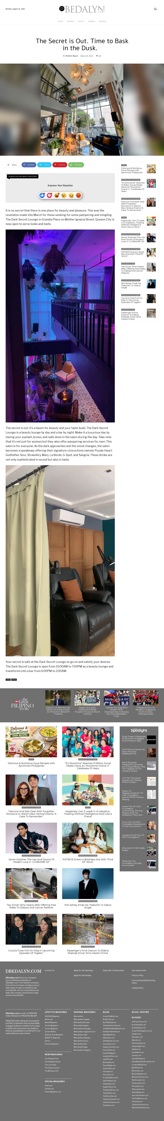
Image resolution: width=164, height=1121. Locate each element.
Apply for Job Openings (83, 970)
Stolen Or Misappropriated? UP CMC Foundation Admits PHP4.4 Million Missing (133, 795)
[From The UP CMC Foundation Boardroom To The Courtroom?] (151, 825)
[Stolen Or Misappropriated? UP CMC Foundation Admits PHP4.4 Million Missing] (151, 794)
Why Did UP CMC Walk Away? (133, 849)
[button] (155, 9)
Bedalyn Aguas (72, 56)
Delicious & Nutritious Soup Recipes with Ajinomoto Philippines (131, 170)
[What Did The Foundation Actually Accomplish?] (151, 864)
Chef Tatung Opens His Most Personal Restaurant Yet (133, 751)
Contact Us (49, 970)
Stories (14, 680)
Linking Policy (137, 988)
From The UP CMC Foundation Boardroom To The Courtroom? (133, 824)
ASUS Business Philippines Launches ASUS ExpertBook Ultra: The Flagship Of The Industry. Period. (133, 766)
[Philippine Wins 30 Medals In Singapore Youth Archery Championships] (145, 697)
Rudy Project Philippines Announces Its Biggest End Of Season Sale (134, 738)
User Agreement (139, 970)
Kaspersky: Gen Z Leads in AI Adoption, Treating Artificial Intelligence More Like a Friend (132, 223)
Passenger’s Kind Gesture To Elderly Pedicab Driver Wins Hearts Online (131, 315)
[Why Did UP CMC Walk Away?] (151, 851)
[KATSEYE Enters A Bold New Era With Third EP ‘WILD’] (151, 252)
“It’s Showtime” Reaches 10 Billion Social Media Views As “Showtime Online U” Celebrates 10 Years (133, 187)
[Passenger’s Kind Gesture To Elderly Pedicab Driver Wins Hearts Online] (151, 313)
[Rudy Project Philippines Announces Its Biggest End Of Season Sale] (151, 740)
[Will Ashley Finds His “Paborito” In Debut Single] (151, 283)
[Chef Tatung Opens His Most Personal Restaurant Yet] (151, 752)
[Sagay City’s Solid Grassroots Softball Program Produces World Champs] (87, 697)
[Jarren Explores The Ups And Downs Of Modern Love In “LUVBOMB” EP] (151, 237)
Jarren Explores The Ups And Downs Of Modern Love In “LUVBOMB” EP (133, 239)
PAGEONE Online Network (131, 180)
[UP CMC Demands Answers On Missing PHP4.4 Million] (151, 781)
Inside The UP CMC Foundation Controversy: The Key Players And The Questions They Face (132, 810)
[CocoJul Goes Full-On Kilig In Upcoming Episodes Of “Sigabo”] (151, 298)
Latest (8, 680)
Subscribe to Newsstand (113, 970)
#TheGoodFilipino (128, 263)
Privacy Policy (138, 975)
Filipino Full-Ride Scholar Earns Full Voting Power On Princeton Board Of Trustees (58, 710)
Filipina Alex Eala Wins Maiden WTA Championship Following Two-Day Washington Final (116, 711)
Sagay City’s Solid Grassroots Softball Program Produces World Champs (87, 710)
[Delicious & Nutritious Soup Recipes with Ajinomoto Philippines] (151, 168)
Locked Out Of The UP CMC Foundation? (133, 836)
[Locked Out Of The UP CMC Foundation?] (151, 838)
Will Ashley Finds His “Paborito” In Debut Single (131, 285)
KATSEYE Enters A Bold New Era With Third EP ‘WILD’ (132, 254)
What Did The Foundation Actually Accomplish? (132, 863)
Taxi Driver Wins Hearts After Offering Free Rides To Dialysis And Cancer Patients (133, 269)
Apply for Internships (82, 975)
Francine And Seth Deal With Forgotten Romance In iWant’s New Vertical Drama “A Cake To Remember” (132, 205)
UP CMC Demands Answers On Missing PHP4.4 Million (131, 780)
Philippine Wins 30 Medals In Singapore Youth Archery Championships (146, 710)
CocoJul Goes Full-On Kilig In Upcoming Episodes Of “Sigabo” (131, 300)
